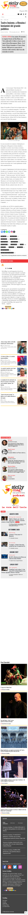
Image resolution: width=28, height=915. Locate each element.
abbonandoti (22, 299)
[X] (14, 232)
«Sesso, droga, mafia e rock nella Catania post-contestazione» (8, 342)
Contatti (4, 902)
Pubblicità (5, 903)
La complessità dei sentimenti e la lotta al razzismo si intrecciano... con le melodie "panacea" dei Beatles (8, 382)
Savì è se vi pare (11, 475)
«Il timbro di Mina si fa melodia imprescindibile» (8, 357)
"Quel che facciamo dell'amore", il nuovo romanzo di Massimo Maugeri (9, 389)
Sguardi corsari (11, 449)
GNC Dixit (10, 440)
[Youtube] (18, 14)
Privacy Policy (6, 905)
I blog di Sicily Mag (6, 437)
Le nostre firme (6, 906)
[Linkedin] (4, 232)
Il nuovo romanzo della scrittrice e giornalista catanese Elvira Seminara (8, 402)
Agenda (3, 511)
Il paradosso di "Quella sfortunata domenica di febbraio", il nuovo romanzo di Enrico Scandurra (9, 374)
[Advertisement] (14, 71)
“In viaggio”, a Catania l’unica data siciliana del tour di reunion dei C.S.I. (17, 545)
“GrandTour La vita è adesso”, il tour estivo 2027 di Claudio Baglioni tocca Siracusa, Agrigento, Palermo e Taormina (13, 571)
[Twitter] (21, 14)
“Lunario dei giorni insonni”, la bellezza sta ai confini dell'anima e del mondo (8, 396)
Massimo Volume (11, 466)
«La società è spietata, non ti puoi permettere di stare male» (8, 369)
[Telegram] (9, 232)
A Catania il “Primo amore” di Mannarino (15, 535)
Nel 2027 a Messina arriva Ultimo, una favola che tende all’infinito (17, 557)
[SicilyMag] (10, 9)
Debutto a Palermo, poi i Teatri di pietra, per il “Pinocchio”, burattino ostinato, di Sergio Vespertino (12, 520)
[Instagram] (23, 14)
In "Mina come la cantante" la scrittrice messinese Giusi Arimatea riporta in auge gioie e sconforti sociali (9, 363)
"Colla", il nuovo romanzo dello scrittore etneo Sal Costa (9, 347)
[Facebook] (25, 14)
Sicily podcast (11, 457)
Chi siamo (5, 900)
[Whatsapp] (7, 232)
